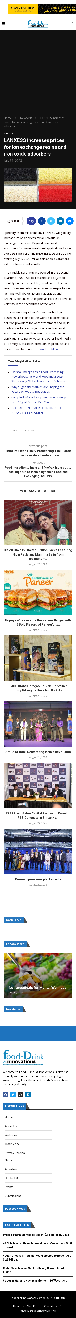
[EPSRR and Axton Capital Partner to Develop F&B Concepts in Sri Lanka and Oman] (38, 785)
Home (8, 118)
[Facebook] (5, 1094)
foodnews (12, 430)
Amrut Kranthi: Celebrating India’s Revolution (38, 752)
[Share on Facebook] (42, 221)
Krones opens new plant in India (38, 879)
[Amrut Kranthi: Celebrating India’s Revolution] (38, 724)
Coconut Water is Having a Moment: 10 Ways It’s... (35, 1280)
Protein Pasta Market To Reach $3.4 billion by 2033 (36, 1234)
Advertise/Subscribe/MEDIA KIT (38, 1310)
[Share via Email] (70, 221)
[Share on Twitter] (51, 221)
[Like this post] (32, 221)
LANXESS (29, 430)
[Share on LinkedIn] (60, 221)
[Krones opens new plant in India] (38, 851)
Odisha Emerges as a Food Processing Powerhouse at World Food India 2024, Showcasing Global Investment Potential (38, 376)
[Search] (72, 24)
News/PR (26, 118)
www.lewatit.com (48, 349)
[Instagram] (20, 1094)
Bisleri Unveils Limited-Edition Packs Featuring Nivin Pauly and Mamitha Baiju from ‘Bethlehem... (38, 554)
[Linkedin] (28, 1094)
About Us (32, 1306)
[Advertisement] (38, 76)
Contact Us (50, 1306)
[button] (7, 975)
